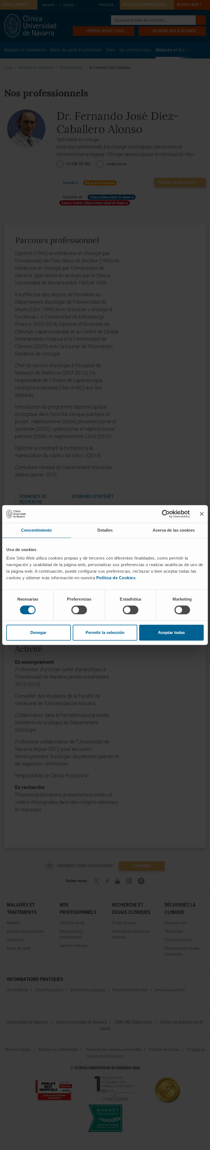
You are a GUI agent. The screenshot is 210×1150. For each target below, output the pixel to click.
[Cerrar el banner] (202, 514)
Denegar (38, 632)
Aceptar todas (171, 632)
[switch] (79, 610)
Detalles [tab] (105, 530)
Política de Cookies (116, 577)
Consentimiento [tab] (36, 530)
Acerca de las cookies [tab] (174, 530)
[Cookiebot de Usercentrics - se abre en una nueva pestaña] (166, 514)
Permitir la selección (105, 632)
